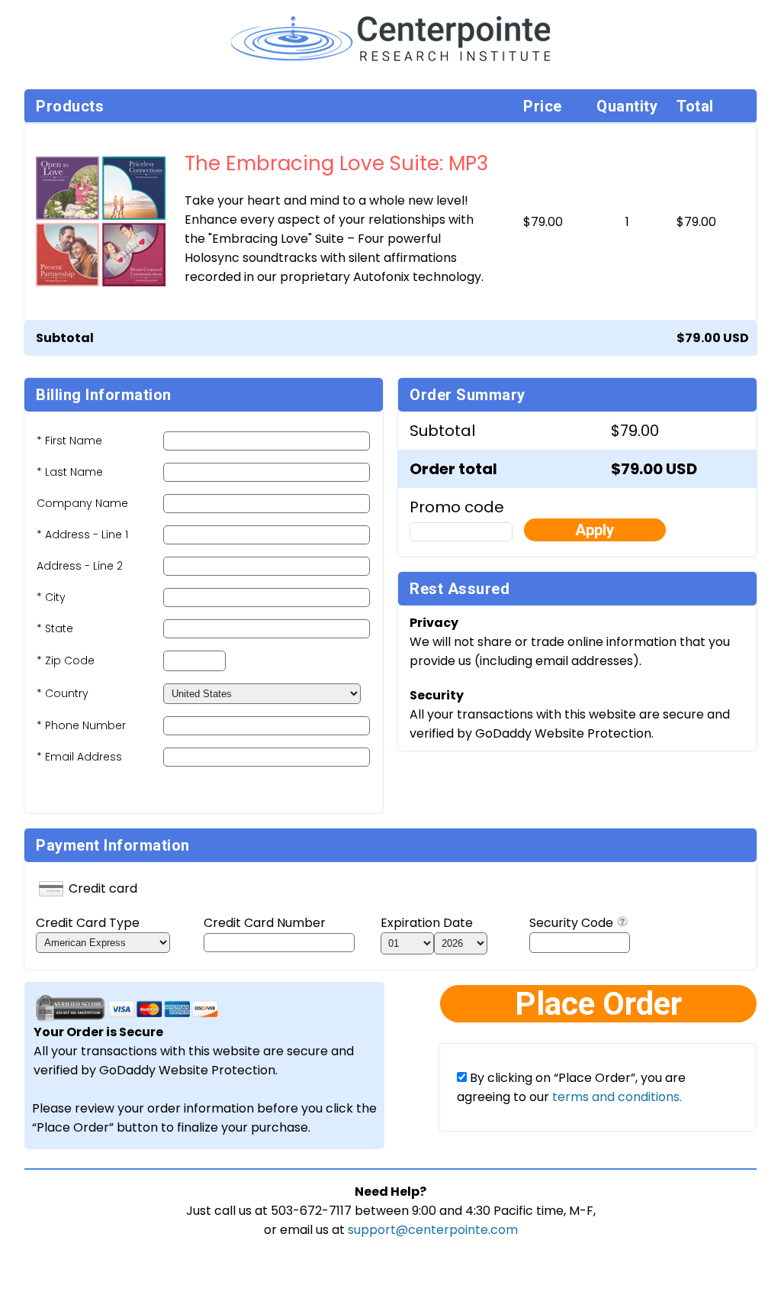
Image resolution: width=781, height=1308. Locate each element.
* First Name (69, 440)
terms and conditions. (615, 1097)
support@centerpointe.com (433, 1230)
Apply (594, 530)
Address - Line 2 (80, 565)
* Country (62, 693)
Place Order (598, 1003)
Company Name (82, 503)
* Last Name (70, 472)
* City (51, 597)
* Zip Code (66, 660)
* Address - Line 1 (82, 534)
